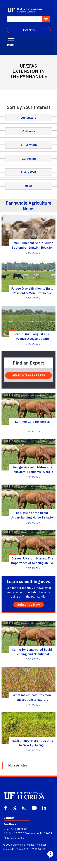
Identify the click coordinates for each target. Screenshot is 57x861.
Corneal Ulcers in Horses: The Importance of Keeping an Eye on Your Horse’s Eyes (32, 560)
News (29, 186)
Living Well (28, 172)
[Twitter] (14, 807)
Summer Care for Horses (32, 422)
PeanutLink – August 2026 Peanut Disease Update (32, 336)
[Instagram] (24, 807)
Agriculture (28, 117)
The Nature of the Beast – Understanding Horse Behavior (32, 515)
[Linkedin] (44, 807)
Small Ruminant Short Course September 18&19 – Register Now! (32, 245)
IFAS (38, 844)
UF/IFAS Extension (15, 829)
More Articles (17, 765)
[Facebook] (5, 807)
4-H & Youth (29, 145)
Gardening (29, 158)
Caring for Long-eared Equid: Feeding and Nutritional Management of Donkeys (32, 651)
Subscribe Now (28, 604)
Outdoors (28, 131)
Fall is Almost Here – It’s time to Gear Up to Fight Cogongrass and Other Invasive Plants (32, 743)
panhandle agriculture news (28, 206)
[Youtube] (34, 807)
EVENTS (29, 30)
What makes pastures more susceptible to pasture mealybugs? (32, 697)
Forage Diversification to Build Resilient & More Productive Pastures (32, 290)
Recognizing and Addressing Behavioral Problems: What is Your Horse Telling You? (32, 469)
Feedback (10, 824)
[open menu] (11, 39)
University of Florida (23, 844)
